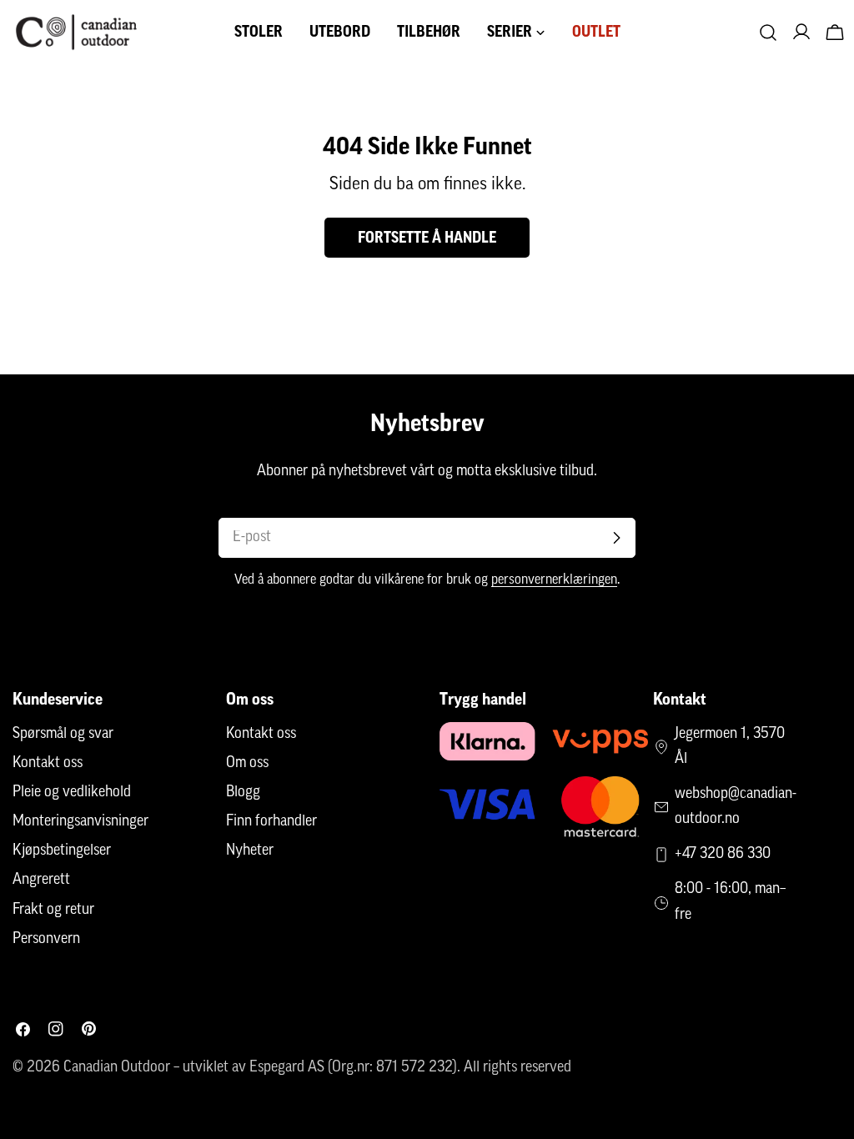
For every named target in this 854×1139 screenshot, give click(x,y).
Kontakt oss (48, 763)
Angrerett (41, 880)
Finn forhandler (271, 822)
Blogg (243, 792)
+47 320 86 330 (723, 854)
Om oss (247, 763)
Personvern (46, 939)
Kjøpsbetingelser (62, 851)
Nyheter (250, 851)
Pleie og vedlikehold (72, 792)
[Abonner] (616, 537)
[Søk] (768, 32)
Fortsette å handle (427, 237)
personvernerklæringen (554, 580)
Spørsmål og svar (63, 734)
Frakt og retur (53, 910)
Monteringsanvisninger (80, 822)
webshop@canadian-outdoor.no (735, 807)
